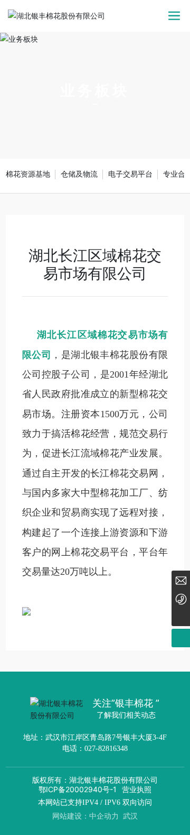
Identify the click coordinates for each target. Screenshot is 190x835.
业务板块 (95, 90)
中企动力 (104, 815)
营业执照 (136, 789)
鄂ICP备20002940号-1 (78, 789)
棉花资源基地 (28, 173)
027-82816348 (106, 749)
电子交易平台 (130, 173)
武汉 (130, 815)
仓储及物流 (79, 173)
